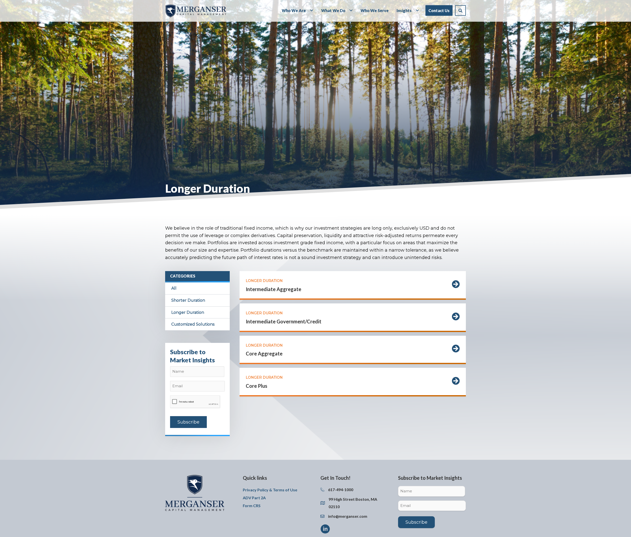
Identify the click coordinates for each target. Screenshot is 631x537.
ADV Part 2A (254, 497)
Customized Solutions (192, 324)
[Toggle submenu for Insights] (417, 10)
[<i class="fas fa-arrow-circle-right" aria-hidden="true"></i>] (456, 285)
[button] (460, 10)
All (173, 288)
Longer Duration (187, 312)
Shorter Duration (188, 300)
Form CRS (252, 505)
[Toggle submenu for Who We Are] (311, 10)
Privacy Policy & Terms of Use (270, 489)
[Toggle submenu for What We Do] (351, 10)
